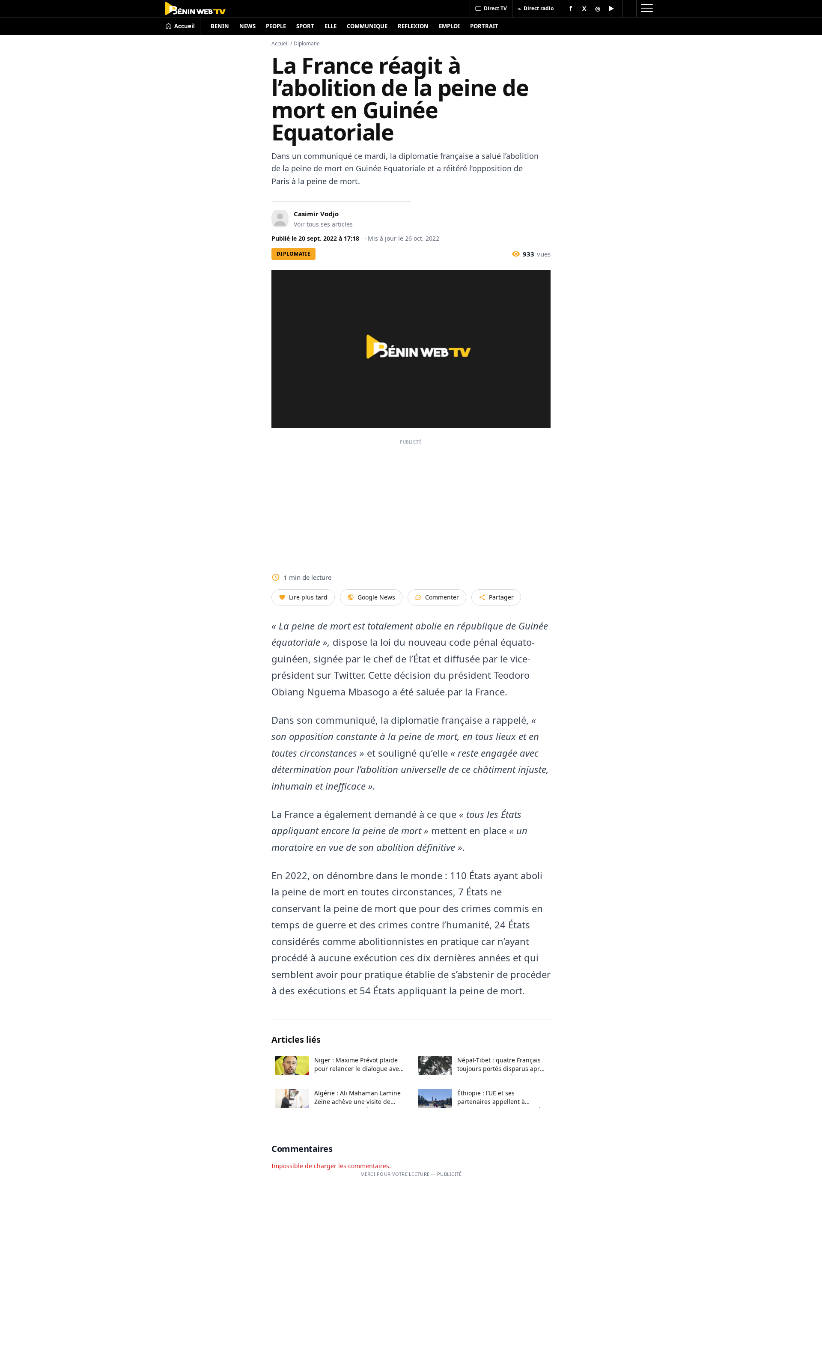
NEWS (247, 26)
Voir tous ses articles (323, 224)
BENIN (220, 26)
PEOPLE (276, 26)
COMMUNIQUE (367, 26)
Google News (376, 597)
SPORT (305, 26)
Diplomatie (307, 43)
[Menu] (646, 8)
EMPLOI (449, 26)
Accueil (280, 43)
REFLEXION (413, 26)
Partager (501, 597)
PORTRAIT (484, 26)
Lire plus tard (308, 597)
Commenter (442, 597)
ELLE (331, 26)
